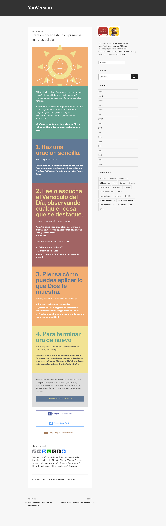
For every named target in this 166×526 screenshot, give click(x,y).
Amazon (103, 179)
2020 (100, 119)
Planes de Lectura (107, 200)
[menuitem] (76, 457)
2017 (100, 132)
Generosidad (105, 187)
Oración (71, 479)
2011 (100, 160)
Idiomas (127, 187)
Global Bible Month (117, 54)
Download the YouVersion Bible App (112, 46)
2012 (100, 155)
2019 (100, 123)
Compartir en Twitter (62, 423)
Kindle (119, 192)
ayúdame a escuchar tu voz (70, 171)
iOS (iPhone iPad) (107, 192)
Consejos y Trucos (45, 479)
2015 (100, 141)
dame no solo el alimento (52, 168)
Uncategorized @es (126, 200)
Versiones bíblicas (107, 205)
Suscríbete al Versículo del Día (60, 399)
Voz (130, 205)
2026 (100, 92)
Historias (117, 187)
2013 (100, 151)
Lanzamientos (105, 196)
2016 (100, 137)
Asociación (123, 179)
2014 (100, 146)
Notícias (61, 479)
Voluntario (122, 205)
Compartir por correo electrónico (62, 433)
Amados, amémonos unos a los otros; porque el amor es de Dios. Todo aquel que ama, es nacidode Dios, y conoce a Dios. (59, 230)
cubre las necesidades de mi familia (67, 165)
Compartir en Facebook (62, 414)
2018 (100, 128)
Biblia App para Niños (108, 183)
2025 (100, 96)
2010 (100, 164)
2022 (100, 110)
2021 (100, 114)
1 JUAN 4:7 (41, 236)
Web (102, 209)
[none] (111, 62)
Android (113, 179)
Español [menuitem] (103, 63)
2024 (100, 101)
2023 (100, 105)
